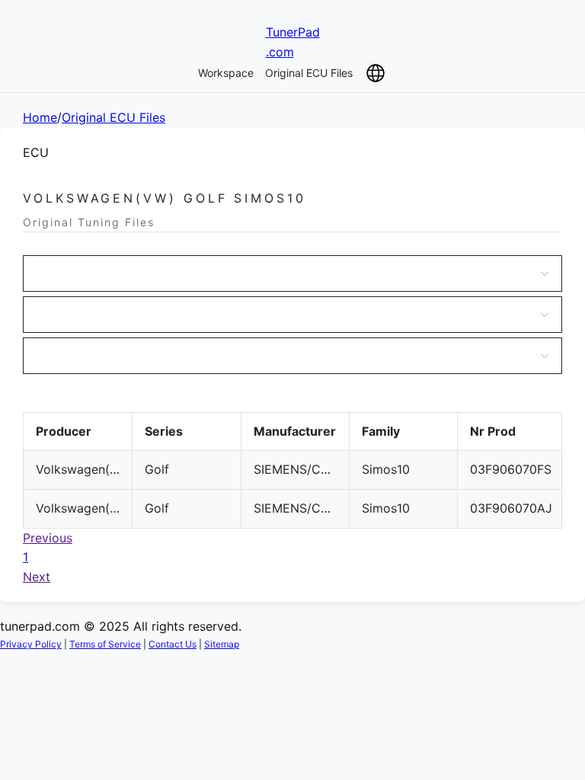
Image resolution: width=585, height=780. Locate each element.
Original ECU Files (309, 72)
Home (40, 117)
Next (36, 576)
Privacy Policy (31, 644)
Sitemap (221, 644)
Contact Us (173, 644)
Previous (47, 537)
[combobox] (285, 273)
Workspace (226, 72)
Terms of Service (105, 644)
